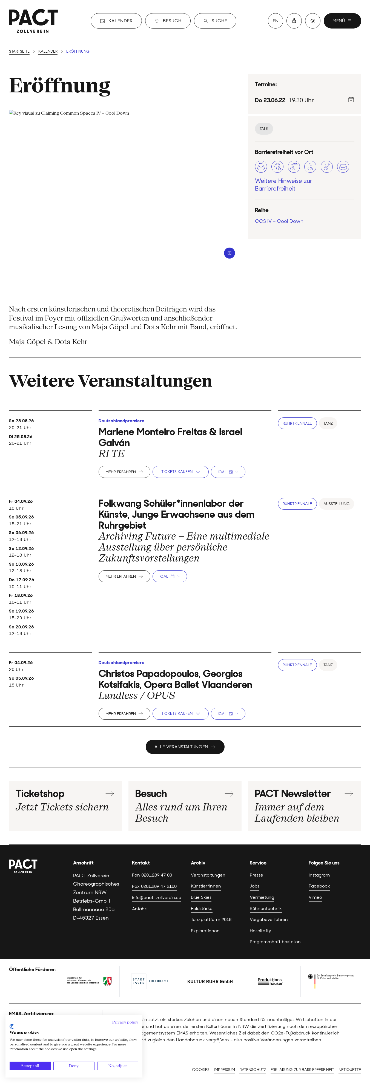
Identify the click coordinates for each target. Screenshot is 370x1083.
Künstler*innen (206, 886)
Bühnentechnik (266, 908)
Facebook (319, 886)
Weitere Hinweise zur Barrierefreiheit (283, 184)
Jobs (254, 886)
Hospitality (260, 931)
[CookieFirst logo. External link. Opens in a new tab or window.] (12, 1026)
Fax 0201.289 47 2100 (154, 886)
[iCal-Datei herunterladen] (351, 99)
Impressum (224, 1069)
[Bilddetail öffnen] (229, 253)
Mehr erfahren (120, 471)
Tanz (328, 423)
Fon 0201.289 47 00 (152, 875)
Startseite (19, 51)
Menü (338, 21)
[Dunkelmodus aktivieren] (312, 21)
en (276, 21)
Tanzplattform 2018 (211, 919)
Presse (256, 875)
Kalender (48, 51)
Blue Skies (201, 897)
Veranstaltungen (208, 875)
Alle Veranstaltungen (181, 747)
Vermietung (262, 897)
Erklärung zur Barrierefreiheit (302, 1069)
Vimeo (315, 897)
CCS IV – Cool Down (279, 221)
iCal (222, 471)
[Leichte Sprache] (294, 21)
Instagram (319, 875)
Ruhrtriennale (297, 423)
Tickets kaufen (177, 471)
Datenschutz (252, 1069)
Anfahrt (140, 909)
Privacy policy (125, 1022)
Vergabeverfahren (269, 919)
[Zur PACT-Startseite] (33, 21)
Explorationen (205, 931)
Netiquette (350, 1069)
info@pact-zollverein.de (156, 897)
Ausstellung (336, 503)
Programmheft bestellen (275, 942)
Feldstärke (202, 908)
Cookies (201, 1069)
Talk (264, 128)
